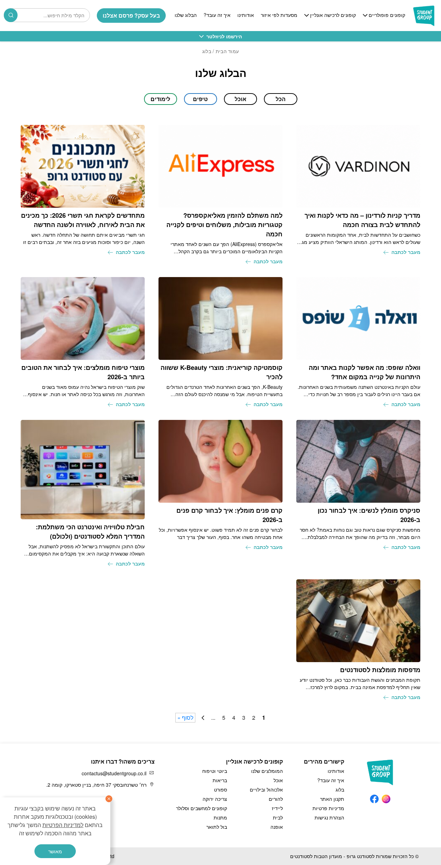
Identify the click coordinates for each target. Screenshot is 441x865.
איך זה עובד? (217, 15)
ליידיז (277, 808)
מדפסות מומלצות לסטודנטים (380, 669)
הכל (281, 99)
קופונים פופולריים (387, 15)
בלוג (340, 789)
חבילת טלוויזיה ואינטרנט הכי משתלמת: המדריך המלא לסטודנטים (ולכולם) (90, 531)
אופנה (276, 826)
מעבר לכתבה (405, 251)
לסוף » (185, 717)
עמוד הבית (227, 51)
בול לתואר (216, 826)
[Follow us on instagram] (386, 797)
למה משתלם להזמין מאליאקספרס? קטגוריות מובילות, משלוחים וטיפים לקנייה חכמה (224, 224)
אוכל (278, 780)
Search (11, 15)
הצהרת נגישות (329, 817)
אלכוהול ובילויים (266, 789)
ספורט (220, 789)
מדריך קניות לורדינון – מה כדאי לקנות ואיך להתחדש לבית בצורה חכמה (362, 220)
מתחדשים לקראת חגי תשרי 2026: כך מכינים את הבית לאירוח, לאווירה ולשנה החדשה (83, 220)
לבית (278, 817)
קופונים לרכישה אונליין (333, 15)
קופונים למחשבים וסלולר (201, 808)
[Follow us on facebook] (374, 797)
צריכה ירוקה (215, 798)
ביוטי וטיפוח (214, 770)
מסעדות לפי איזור (279, 15)
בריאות (220, 780)
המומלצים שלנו (267, 770)
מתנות (220, 817)
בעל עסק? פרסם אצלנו (131, 15)
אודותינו (245, 15)
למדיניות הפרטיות (62, 825)
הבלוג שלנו (186, 15)
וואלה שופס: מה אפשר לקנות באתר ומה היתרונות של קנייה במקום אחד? (364, 372)
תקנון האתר (332, 798)
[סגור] (108, 798)
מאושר (55, 851)
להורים (276, 798)
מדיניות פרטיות (328, 808)
